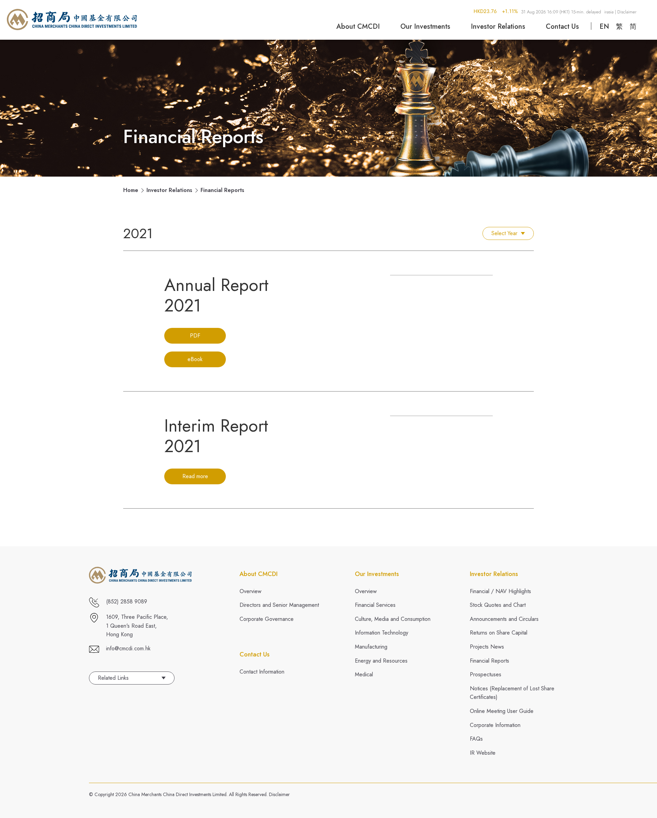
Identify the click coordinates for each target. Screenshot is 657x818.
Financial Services (375, 605)
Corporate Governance (267, 619)
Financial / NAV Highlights (500, 591)
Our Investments (425, 26)
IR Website (482, 753)
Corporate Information (495, 725)
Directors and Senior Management (279, 605)
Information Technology (381, 633)
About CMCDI (358, 26)
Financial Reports (489, 661)
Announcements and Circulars (504, 619)
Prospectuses (485, 674)
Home (130, 190)
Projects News (487, 647)
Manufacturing (371, 647)
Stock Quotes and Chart (498, 605)
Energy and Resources (381, 661)
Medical (364, 674)
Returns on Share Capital (498, 633)
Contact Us (562, 26)
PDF (195, 336)
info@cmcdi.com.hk (128, 648)
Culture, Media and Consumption (392, 619)
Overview (250, 591)
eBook (195, 359)
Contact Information (262, 672)
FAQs (476, 739)
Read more (195, 476)
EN (604, 26)
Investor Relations (498, 26)
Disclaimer (279, 794)
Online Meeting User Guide (501, 711)
